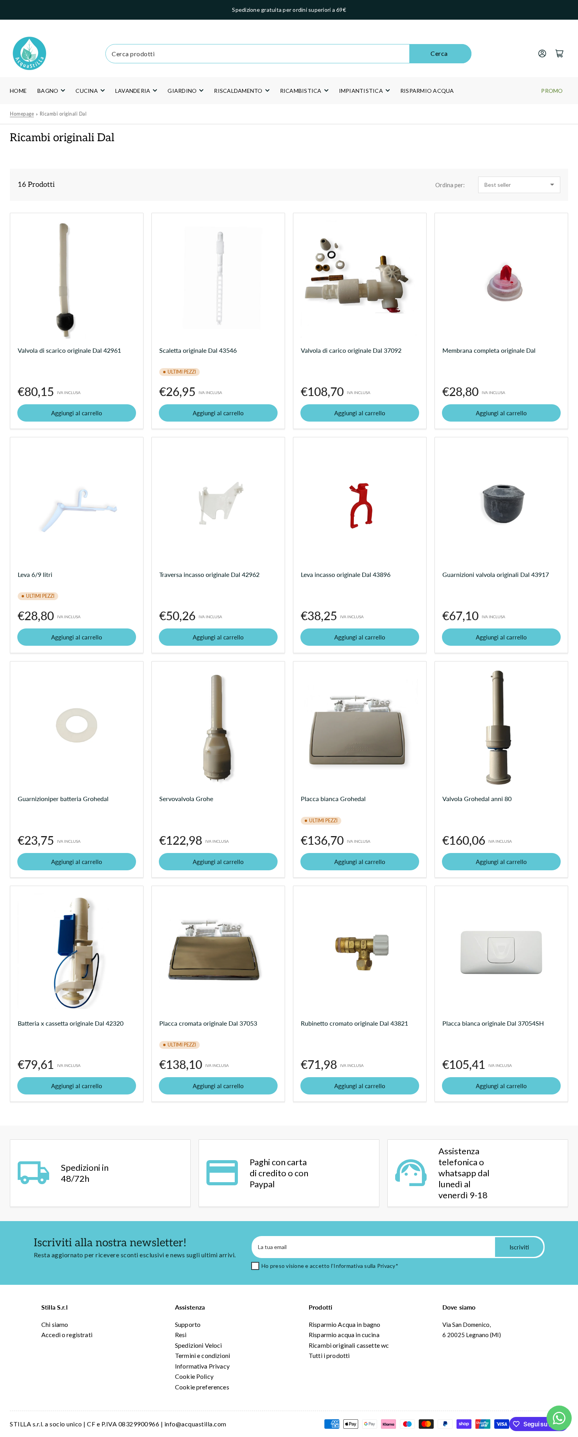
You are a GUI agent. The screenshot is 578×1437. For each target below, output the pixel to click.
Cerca (439, 53)
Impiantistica (361, 90)
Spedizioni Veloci (198, 1345)
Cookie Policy (194, 1376)
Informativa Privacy (202, 1366)
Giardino (182, 90)
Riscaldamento (238, 90)
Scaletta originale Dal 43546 (198, 350)
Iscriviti (519, 1247)
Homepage (22, 114)
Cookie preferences (202, 1387)
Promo (552, 90)
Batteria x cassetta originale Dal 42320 (70, 1023)
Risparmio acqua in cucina (344, 1334)
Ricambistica (301, 90)
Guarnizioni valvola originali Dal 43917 (495, 574)
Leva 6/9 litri (35, 574)
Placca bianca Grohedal (333, 798)
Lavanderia (133, 90)
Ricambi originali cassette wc (349, 1345)
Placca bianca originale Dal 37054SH (493, 1023)
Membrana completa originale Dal (489, 350)
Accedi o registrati (66, 1334)
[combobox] (288, 53)
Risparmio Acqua (427, 90)
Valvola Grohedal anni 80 (477, 798)
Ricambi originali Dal (63, 114)
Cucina (86, 90)
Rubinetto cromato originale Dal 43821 (354, 1023)
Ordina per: (450, 184)
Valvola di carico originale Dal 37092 (351, 350)
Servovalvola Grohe (186, 798)
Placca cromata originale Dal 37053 (208, 1023)
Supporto (188, 1324)
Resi (181, 1334)
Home (18, 90)
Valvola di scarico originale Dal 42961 (69, 350)
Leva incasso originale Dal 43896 (345, 574)
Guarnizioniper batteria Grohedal (63, 798)
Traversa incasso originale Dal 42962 (209, 574)
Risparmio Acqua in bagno (345, 1324)
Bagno (47, 90)
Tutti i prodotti (329, 1355)
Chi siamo (54, 1324)
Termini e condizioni (202, 1355)
